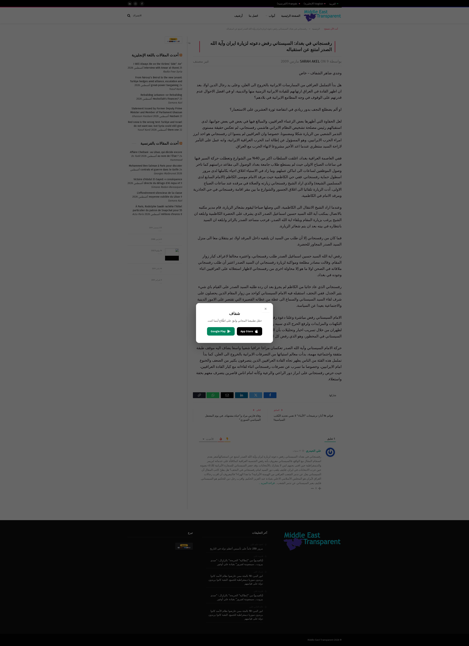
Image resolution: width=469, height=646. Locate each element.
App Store (247, 331)
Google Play (218, 331)
